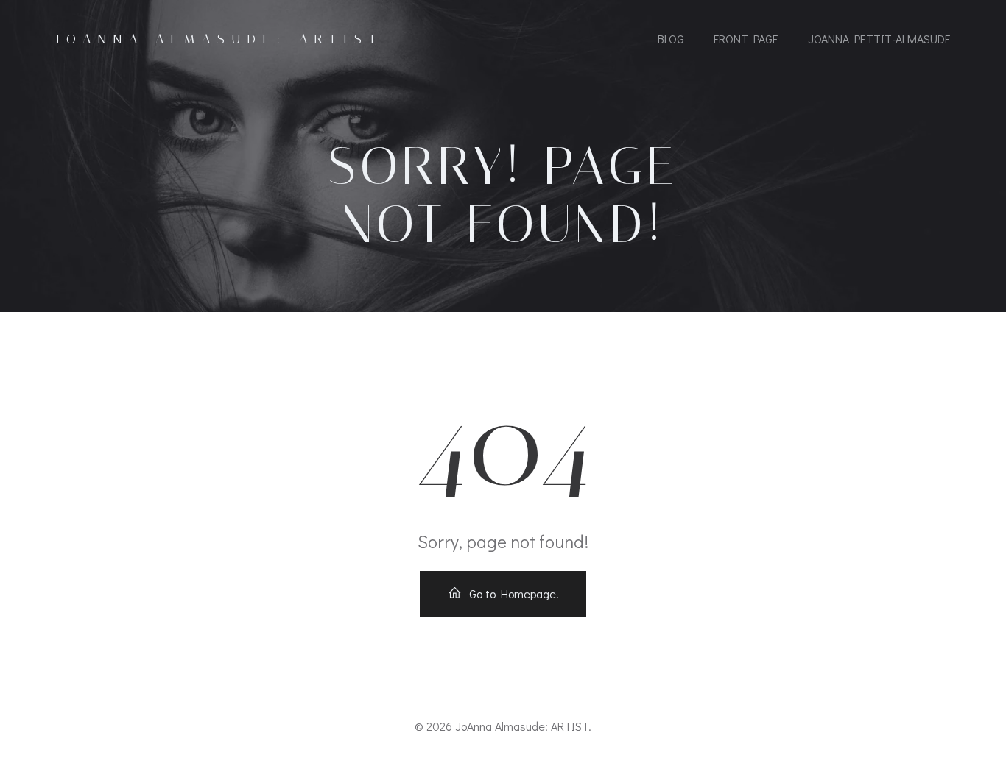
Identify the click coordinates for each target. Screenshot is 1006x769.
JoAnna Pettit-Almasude (879, 38)
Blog (671, 38)
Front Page (746, 38)
